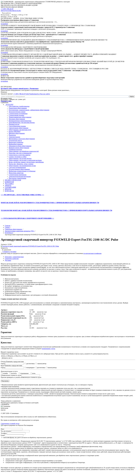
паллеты (14, 373)
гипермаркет (30, 367)
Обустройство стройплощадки (19, 106)
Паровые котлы (14, 124)
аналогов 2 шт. (42, 312)
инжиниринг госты (48, 348)
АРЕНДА (8, 185)
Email (2, 435)
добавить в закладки (63, 1)
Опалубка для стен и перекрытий (20, 153)
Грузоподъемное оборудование (19, 169)
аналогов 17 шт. (38, 322)
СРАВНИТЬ (5, 404)
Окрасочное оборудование (18, 108)
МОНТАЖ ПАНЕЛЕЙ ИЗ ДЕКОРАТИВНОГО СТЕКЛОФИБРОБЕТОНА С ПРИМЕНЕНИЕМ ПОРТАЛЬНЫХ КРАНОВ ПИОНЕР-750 (50, 202)
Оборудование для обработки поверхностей (24, 151)
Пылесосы (12, 135)
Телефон (4, 433)
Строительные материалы (17, 175)
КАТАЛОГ (9, 104)
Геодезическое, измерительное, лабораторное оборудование (29, 110)
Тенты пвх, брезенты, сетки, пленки (21, 164)
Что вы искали (6, 431)
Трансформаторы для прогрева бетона (22, 122)
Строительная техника (16, 115)
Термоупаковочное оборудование (20, 117)
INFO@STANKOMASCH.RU (11, 10)
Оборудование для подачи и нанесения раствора (25, 160)
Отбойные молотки (15, 149)
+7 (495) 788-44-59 (7, 9)
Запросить (4, 248)
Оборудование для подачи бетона (20, 158)
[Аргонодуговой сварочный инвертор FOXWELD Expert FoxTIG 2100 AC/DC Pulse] (30, 246)
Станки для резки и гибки (17, 157)
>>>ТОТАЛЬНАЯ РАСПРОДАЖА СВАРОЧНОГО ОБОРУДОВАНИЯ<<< (27, 218)
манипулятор (41, 363)
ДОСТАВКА (9, 184)
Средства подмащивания (17, 167)
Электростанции (14, 137)
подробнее (4, 24)
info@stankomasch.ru (33, 94)
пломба (5, 373)
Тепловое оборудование (17, 119)
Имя (2, 429)
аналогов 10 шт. (40, 314)
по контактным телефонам (92, 253)
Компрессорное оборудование (19, 148)
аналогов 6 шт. (39, 318)
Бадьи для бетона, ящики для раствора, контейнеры (26, 162)
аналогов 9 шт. (39, 316)
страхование (24, 373)
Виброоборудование (16, 144)
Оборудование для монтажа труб (20, 130)
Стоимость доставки (9, 251)
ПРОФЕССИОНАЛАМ (13, 180)
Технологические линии (17, 112)
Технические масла (15, 140)
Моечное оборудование (17, 133)
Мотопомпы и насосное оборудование (22, 139)
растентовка (30, 363)
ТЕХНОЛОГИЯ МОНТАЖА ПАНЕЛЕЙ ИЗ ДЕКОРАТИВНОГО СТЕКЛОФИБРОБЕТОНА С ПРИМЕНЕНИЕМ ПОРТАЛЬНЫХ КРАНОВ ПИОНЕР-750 (56, 210)
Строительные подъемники (18, 113)
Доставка (8, 260)
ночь (33, 373)
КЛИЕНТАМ (9, 182)
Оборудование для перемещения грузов (22, 166)
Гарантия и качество (12, 258)
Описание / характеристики (14, 257)
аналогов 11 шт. (42, 328)
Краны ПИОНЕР (14, 131)
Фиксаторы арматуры (16, 173)
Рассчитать (5, 381)
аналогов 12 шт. (39, 320)
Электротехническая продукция (20, 176)
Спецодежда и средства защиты (19, 155)
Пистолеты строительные (17, 178)
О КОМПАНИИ (10, 187)
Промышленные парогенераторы (20, 121)
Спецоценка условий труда (10, 423)
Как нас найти (45, 94)
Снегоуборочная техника (17, 126)
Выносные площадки (16, 142)
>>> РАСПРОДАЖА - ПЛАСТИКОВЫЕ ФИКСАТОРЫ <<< (22, 195)
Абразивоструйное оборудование (20, 146)
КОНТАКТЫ (9, 191)
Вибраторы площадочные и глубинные (22, 171)
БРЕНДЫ (8, 189)
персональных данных (44, 437)
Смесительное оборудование (18, 128)
